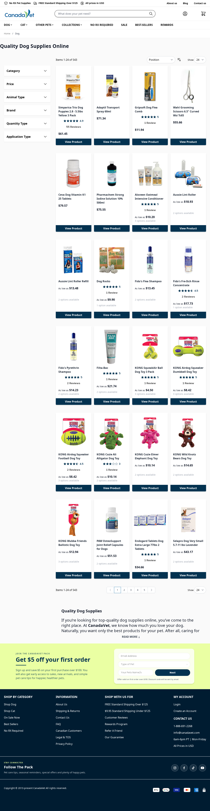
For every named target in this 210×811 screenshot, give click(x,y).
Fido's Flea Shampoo (148, 281)
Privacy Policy (64, 744)
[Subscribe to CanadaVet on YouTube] (202, 768)
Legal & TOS (63, 737)
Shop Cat (9, 711)
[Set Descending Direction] (179, 60)
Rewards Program (116, 724)
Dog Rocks (103, 281)
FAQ (58, 724)
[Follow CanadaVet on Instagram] (174, 768)
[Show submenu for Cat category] (26, 25)
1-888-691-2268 (183, 726)
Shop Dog (10, 704)
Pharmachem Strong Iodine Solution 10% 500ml (110, 198)
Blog (185, 3)
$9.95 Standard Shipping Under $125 (127, 711)
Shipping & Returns (68, 711)
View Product (73, 142)
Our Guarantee (114, 737)
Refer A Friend (113, 731)
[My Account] (186, 13)
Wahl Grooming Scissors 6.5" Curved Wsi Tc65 (186, 111)
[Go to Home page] (19, 14)
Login (177, 704)
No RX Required (13, 731)
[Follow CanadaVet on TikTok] (193, 768)
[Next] (151, 590)
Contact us (200, 3)
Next (173, 672)
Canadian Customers (69, 731)
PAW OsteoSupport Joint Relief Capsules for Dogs (110, 545)
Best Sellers (11, 724)
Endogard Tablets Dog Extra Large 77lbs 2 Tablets (149, 545)
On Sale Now (12, 717)
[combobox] (153, 664)
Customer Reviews (116, 717)
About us (172, 3)
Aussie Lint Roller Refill (73, 281)
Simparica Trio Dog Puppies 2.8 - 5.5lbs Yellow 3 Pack (70, 111)
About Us (61, 704)
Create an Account (185, 711)
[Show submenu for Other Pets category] (52, 25)
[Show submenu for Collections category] (81, 25)
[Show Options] (187, 664)
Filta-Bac (102, 368)
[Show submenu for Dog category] (11, 25)
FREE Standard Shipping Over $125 (126, 704)
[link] (110, 590)
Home (7, 33)
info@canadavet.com (187, 732)
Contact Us (62, 717)
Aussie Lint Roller (184, 194)
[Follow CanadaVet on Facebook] (184, 768)
